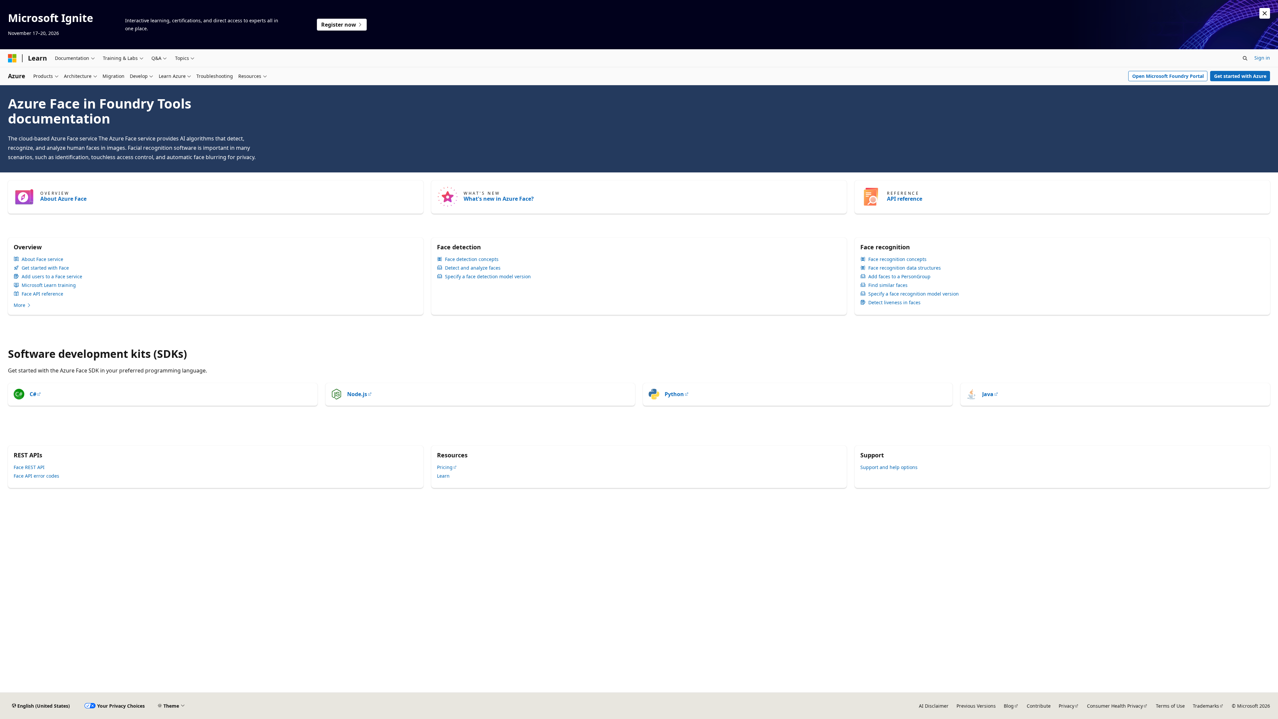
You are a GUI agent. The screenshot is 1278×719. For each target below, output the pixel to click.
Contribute (1039, 706)
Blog (1009, 706)
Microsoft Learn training (49, 285)
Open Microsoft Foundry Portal (1168, 76)
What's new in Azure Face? (499, 198)
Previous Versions (976, 706)
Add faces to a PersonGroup (899, 277)
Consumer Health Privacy (1115, 706)
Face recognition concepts (897, 259)
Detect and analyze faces (473, 268)
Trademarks (1206, 706)
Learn (443, 476)
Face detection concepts (472, 259)
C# (33, 394)
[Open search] (1245, 58)
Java (987, 394)
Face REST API (29, 467)
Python (674, 394)
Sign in (1262, 58)
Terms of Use (1170, 706)
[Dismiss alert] (1264, 13)
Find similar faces (888, 285)
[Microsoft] (12, 58)
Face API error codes (36, 476)
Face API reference (42, 294)
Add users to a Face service (52, 277)
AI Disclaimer (934, 706)
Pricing (445, 467)
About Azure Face (63, 198)
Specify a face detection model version (488, 277)
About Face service (42, 259)
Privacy (1066, 706)
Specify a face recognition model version (913, 294)
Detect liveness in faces (894, 303)
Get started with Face (45, 268)
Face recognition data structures (904, 268)
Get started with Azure (1240, 76)
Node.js (357, 394)
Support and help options (889, 467)
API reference (904, 198)
